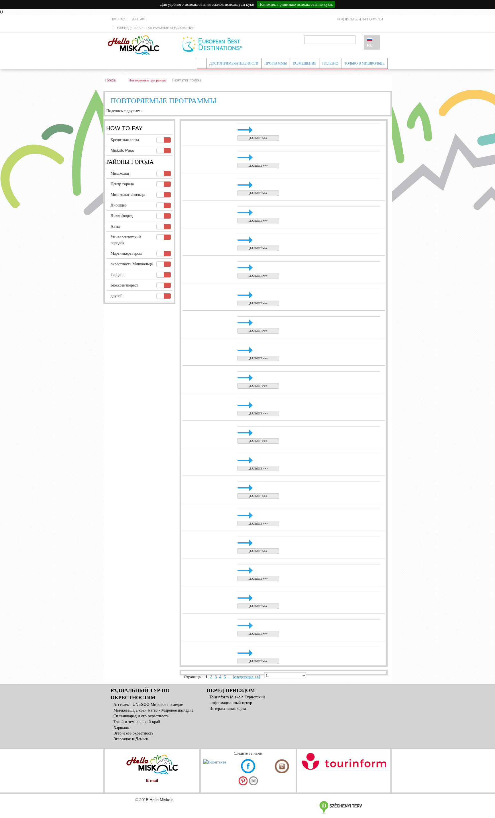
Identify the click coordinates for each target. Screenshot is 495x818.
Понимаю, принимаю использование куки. (295, 4)
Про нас (118, 19)
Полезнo (330, 63)
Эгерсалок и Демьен (130, 739)
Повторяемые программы (147, 80)
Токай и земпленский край (136, 721)
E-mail (152, 780)
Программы (275, 63)
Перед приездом (231, 690)
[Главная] (133, 44)
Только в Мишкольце (364, 63)
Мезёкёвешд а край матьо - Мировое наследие (153, 710)
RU (370, 45)
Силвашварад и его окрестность (140, 716)
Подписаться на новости (360, 19)
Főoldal (111, 80)
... (229, 677)
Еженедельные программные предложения (156, 28)
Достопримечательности (233, 63)
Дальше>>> (258, 138)
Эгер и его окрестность (133, 733)
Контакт (138, 19)
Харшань (121, 727)
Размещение (304, 63)
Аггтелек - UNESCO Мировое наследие (148, 704)
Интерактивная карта (227, 708)
